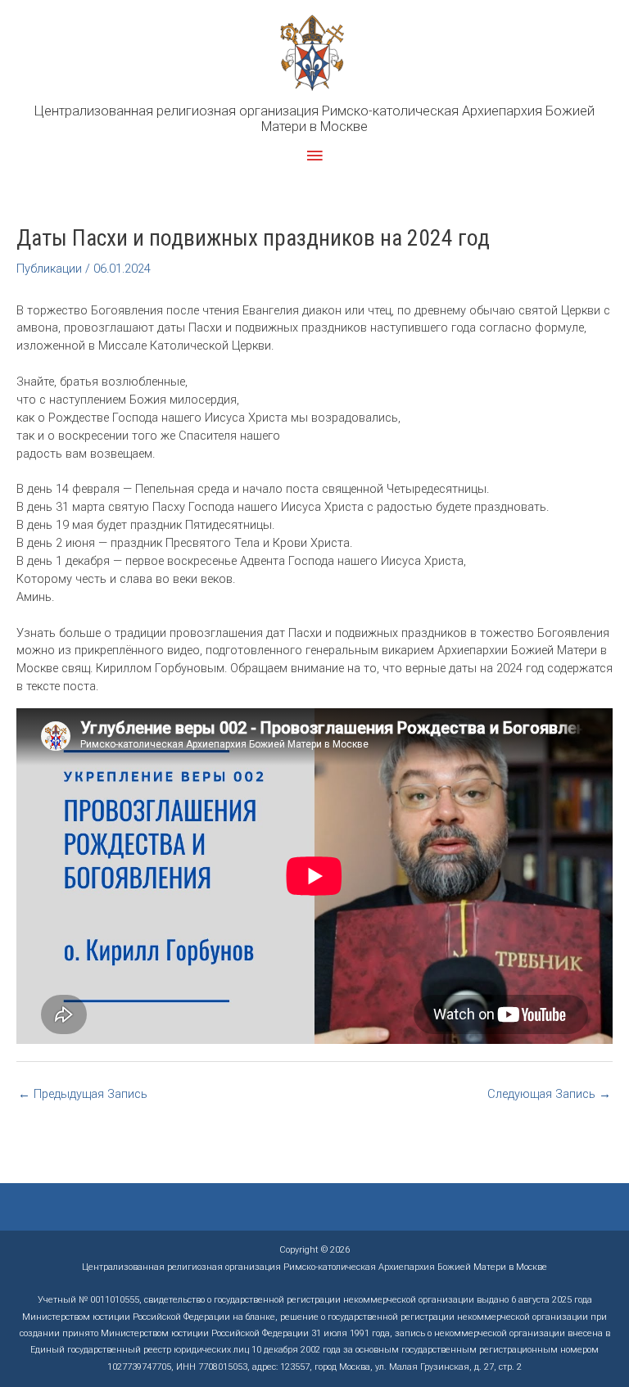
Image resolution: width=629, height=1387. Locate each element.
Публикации (49, 268)
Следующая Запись (549, 1094)
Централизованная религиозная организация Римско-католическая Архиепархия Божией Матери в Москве (314, 119)
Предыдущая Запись (82, 1094)
